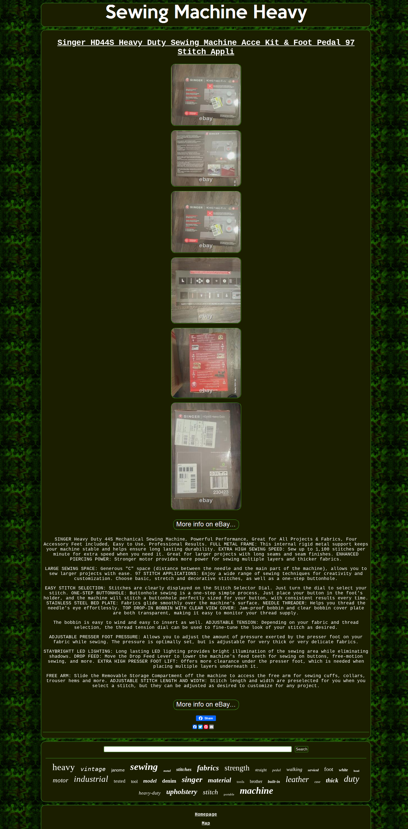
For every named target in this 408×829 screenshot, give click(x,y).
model (150, 781)
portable (229, 794)
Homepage (206, 814)
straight (261, 769)
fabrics (208, 768)
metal (167, 770)
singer (192, 779)
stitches (184, 769)
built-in (274, 782)
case (317, 782)
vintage (93, 769)
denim (169, 781)
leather (297, 779)
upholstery (181, 792)
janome (118, 770)
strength (237, 767)
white (343, 770)
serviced (313, 770)
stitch (210, 792)
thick (332, 780)
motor (60, 780)
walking (294, 769)
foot (328, 769)
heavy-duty (150, 793)
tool (134, 781)
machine (256, 790)
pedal (276, 770)
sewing (144, 766)
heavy (63, 767)
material (219, 780)
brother (256, 781)
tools (240, 782)
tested (119, 781)
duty (351, 779)
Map (206, 823)
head (356, 770)
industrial (91, 779)
